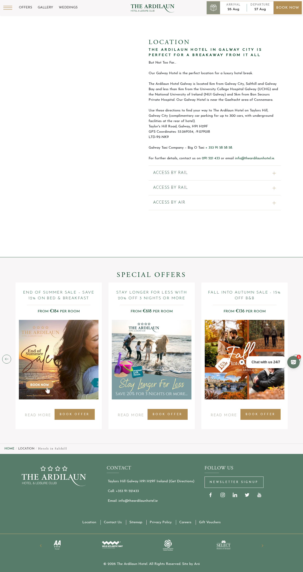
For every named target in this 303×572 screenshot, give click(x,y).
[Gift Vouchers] (213, 7)
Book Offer (74, 414)
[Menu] (8, 8)
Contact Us (113, 522)
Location (89, 522)
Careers (185, 522)
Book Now (287, 8)
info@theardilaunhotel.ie (254, 158)
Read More (38, 416)
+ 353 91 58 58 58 (218, 148)
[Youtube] (259, 495)
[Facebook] (210, 495)
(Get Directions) (181, 481)
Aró (197, 564)
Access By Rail (170, 173)
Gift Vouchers (210, 522)
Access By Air (169, 203)
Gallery (45, 7)
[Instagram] (223, 495)
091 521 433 (211, 158)
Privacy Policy (161, 522)
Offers (25, 7)
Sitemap (135, 522)
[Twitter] (247, 495)
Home (9, 448)
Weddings (68, 7)
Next (262, 545)
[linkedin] (235, 495)
